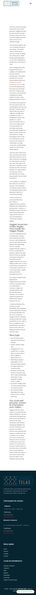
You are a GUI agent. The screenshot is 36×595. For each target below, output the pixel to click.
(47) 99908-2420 (9, 517)
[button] (25, 591)
